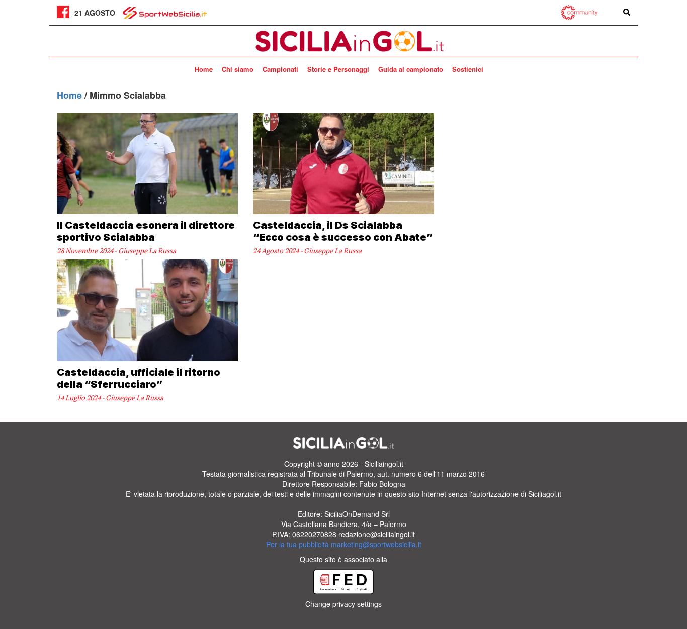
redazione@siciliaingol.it (376, 534)
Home (204, 69)
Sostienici (467, 69)
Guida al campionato (410, 69)
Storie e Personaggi (338, 69)
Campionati (280, 69)
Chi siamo (237, 69)
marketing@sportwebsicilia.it (376, 544)
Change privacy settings (343, 604)
